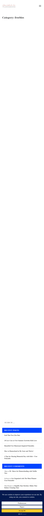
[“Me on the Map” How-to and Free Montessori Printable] (21, 129)
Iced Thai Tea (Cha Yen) (12, 435)
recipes (26, 31)
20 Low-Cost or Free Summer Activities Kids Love (20, 440)
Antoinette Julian (10, 29)
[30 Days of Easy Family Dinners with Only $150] (21, 191)
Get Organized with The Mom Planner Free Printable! (18, 268)
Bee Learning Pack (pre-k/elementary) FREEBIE (19, 331)
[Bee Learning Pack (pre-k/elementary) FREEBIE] (21, 314)
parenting (21, 31)
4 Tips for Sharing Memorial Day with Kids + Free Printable (21, 83)
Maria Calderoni (10, 213)
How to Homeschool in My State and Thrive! (18, 451)
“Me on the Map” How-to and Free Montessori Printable (19, 148)
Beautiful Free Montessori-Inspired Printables (20, 23)
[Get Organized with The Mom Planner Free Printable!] (21, 249)
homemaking (31, 29)
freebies (25, 29)
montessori (15, 31)
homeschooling (8, 31)
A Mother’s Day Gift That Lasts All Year (19, 387)
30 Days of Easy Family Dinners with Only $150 (18, 208)
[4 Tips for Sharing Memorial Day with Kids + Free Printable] (21, 65)
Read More (11, 46)
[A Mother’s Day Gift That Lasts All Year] (21, 370)
